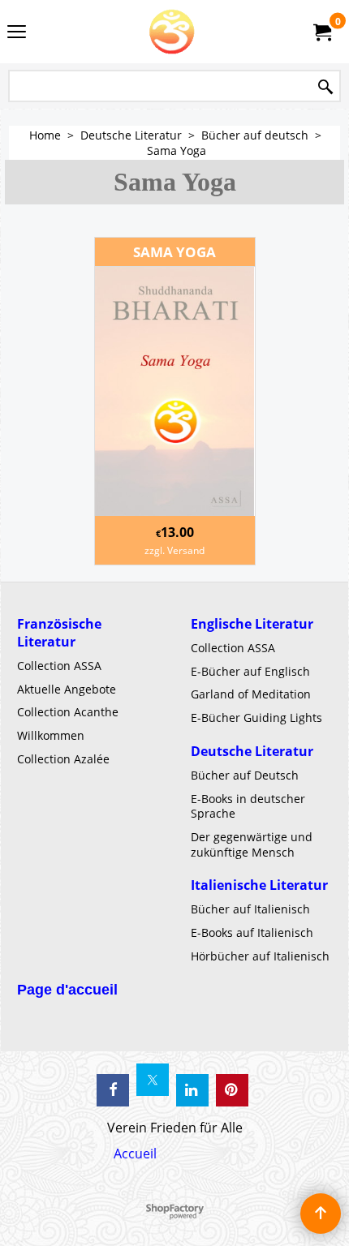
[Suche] (325, 87)
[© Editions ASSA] (171, 31)
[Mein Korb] (321, 31)
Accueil (135, 1153)
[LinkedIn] (192, 1090)
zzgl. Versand (174, 550)
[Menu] (16, 33)
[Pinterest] (232, 1090)
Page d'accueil (67, 990)
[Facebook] (113, 1090)
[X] (152, 1079)
